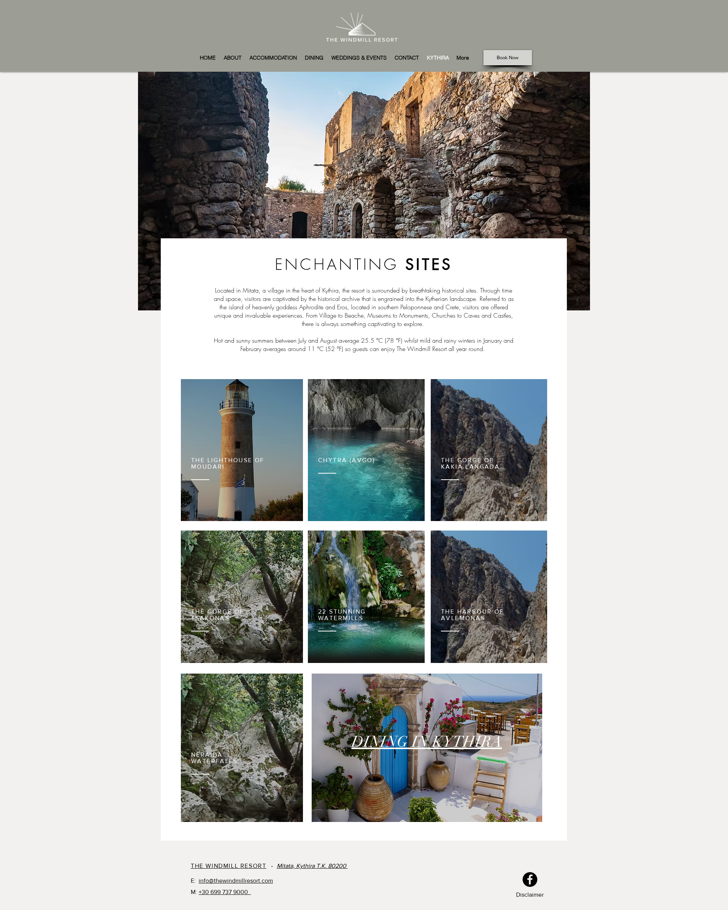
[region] (364, 191)
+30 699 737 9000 (225, 892)
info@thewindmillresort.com (236, 880)
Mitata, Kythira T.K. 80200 (312, 866)
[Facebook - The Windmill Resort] (529, 879)
